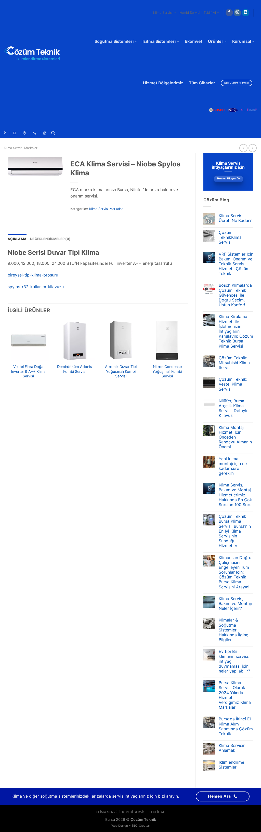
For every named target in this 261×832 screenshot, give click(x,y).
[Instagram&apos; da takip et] (237, 13)
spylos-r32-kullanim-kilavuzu (36, 286)
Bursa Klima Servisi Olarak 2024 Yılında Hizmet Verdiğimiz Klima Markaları (235, 695)
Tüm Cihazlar (202, 82)
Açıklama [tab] (17, 239)
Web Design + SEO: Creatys (130, 825)
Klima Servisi (163, 13)
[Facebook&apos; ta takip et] (229, 13)
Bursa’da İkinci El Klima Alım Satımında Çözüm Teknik (236, 726)
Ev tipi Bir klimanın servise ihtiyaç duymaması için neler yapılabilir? (234, 661)
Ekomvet (193, 41)
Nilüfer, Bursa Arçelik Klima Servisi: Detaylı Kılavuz (233, 408)
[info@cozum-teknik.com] (15, 133)
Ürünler (215, 41)
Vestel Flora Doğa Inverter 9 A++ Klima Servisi (28, 371)
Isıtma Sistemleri (159, 41)
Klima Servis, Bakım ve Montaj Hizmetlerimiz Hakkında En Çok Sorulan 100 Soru (235, 495)
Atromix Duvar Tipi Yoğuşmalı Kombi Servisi (121, 371)
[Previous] (8, 354)
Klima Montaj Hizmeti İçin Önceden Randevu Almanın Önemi (235, 437)
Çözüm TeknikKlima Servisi (230, 237)
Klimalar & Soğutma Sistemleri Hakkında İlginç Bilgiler (233, 630)
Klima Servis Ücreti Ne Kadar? (235, 218)
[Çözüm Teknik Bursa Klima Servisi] (5, 133)
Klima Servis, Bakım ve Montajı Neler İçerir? (235, 603)
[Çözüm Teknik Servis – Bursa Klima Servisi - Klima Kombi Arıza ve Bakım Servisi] (32, 54)
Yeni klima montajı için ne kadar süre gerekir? (233, 466)
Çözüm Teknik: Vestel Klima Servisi (233, 384)
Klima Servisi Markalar (20, 148)
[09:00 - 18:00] (25, 133)
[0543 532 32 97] (35, 133)
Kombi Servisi (189, 13)
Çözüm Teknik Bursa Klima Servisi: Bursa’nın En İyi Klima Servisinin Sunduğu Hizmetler (235, 531)
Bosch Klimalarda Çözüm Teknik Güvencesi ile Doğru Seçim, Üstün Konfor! (235, 295)
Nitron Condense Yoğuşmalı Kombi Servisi (167, 371)
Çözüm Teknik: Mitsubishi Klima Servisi (234, 362)
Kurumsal (241, 41)
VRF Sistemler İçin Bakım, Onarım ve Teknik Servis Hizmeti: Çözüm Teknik (236, 264)
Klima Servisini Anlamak (232, 748)
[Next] (187, 354)
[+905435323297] (45, 133)
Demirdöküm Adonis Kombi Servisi (74, 369)
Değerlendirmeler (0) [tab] (50, 239)
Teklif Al (210, 13)
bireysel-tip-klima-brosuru (33, 275)
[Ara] (53, 133)
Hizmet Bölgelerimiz (163, 82)
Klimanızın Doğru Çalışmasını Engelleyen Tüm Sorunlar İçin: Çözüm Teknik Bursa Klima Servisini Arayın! (235, 572)
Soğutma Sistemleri (114, 41)
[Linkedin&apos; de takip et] (245, 13)
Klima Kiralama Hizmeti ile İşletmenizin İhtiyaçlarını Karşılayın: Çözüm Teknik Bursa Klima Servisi (236, 331)
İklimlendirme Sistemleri (231, 765)
